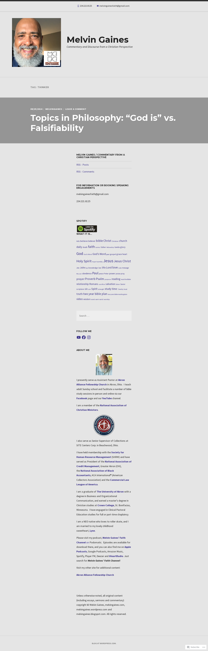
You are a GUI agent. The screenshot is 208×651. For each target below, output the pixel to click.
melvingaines (53, 109)
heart (124, 254)
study (108, 288)
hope (94, 262)
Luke (120, 268)
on (87, 542)
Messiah (79, 274)
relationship (82, 284)
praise (118, 273)
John (82, 267)
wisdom (87, 299)
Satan (118, 284)
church (123, 241)
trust (125, 289)
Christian (115, 241)
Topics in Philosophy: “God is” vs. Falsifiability (103, 123)
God (79, 253)
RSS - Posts (82, 164)
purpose (108, 279)
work (97, 299)
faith (91, 246)
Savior (122, 284)
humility (100, 262)
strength (101, 289)
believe (84, 241)
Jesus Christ (122, 261)
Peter (106, 273)
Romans (93, 284)
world (101, 299)
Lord (109, 267)
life (104, 267)
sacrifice (102, 284)
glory (122, 247)
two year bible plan (95, 294)
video (79, 299)
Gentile (117, 247)
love (115, 267)
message (125, 268)
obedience (87, 273)
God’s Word (99, 254)
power (112, 273)
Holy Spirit (84, 261)
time (114, 288)
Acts (78, 241)
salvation (110, 284)
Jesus (108, 260)
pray (123, 273)
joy (87, 268)
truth (79, 294)
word (93, 299)
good (107, 254)
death (85, 247)
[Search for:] (104, 315)
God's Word (88, 254)
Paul (95, 273)
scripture (80, 289)
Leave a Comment (75, 109)
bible (99, 241)
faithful (98, 247)
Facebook (81, 398)
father (103, 247)
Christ (107, 241)
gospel (113, 254)
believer (91, 241)
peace (101, 273)
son (89, 289)
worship (107, 299)
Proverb (90, 279)
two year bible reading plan (117, 294)
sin (86, 288)
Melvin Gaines (97, 39)
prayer (80, 279)
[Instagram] (89, 337)
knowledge (93, 267)
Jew (77, 268)
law (99, 268)
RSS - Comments (85, 171)
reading (115, 279)
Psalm (100, 279)
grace (119, 254)
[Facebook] (84, 337)
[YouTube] (78, 337)
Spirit (94, 288)
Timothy (120, 289)
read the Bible (126, 279)
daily (79, 247)
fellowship (110, 247)
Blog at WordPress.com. (104, 643)
